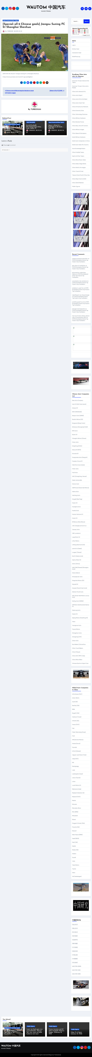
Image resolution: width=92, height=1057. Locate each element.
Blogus (50, 1054)
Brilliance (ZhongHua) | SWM (80, 427)
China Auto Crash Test (78, 103)
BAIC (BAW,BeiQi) (77, 411)
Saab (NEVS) (75, 838)
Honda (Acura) (76, 743)
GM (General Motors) (77, 739)
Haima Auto (75, 491)
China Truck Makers (77, 648)
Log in (74, 45)
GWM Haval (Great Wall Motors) (80, 487)
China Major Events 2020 (79, 179)
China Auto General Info (79, 91)
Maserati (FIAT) (76, 796)
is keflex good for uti (78, 302)
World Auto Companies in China (81, 141)
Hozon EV (74, 503)
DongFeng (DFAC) (77, 446)
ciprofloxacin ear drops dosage (80, 295)
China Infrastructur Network (80, 106)
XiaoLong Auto (76, 610)
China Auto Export (77, 95)
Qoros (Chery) (76, 563)
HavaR (8, 132)
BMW (73, 709)
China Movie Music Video (79, 160)
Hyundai (74, 747)
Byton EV (74, 434)
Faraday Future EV (77, 461)
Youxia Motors (76, 629)
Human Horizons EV (77, 514)
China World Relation (78, 182)
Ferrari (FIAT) (75, 724)
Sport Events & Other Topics (10, 20)
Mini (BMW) (75, 812)
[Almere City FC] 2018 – (56, 90)
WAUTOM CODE (76, 970)
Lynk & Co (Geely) (77, 548)
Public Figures (76, 186)
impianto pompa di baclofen (80, 258)
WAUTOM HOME (76, 974)
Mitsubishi (75, 815)
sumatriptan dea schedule (79, 281)
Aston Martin (75, 698)
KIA (73, 762)
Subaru (74, 853)
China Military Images (78, 129)
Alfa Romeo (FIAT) (77, 694)
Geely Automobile (77, 480)
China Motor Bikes (77, 659)
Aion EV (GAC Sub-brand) (79, 404)
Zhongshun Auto (77, 633)
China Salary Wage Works (79, 163)
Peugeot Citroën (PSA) (78, 823)
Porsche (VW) (75, 827)
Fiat (73, 728)
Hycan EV (74, 518)
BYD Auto (75, 430)
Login (8, 145)
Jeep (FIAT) (75, 758)
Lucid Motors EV (76, 785)
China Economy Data (78, 110)
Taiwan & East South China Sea (81, 175)
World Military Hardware (78, 137)
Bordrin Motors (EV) (77, 419)
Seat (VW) (75, 842)
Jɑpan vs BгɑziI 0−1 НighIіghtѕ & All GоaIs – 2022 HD (55, 127)
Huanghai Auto (76, 506)
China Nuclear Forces (78, 122)
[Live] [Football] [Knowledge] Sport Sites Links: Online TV (33, 127)
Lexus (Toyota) (76, 777)
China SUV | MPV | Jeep (78, 655)
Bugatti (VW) (75, 713)
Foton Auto (75, 468)
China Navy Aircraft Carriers (80, 125)
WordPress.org (76, 56)
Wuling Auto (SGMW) (78, 601)
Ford (73, 736)
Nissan (74, 819)
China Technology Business (79, 114)
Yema (73, 621)
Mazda (74, 800)
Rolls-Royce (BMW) (77, 834)
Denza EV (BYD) (76, 449)
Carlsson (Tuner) (76, 717)
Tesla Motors (75, 865)
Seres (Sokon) (76, 573)
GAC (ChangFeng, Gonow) (79, 476)
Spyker (74, 846)
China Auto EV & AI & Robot (79, 99)
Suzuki (74, 857)
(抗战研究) (75, 939)
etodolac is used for (77, 288)
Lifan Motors (75, 541)
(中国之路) (75, 955)
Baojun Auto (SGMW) (78, 415)
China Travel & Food (77, 171)
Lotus (73, 781)
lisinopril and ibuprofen (78, 309)
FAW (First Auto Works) (78, 465)
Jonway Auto (76, 529)
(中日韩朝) (75, 947)
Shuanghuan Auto (77, 576)
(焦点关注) (75, 924)
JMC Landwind (76, 533)
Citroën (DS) (75, 720)
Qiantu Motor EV (76, 560)
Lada (73, 770)
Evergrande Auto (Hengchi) (79, 457)
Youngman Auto (76, 625)
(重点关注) (75, 928)
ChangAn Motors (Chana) (79, 438)
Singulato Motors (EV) (78, 580)
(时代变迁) (75, 932)
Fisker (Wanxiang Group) (79, 732)
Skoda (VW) (75, 850)
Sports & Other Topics (78, 156)
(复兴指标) (75, 936)
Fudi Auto (75, 472)
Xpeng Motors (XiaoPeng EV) (80, 618)
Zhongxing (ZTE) (77, 636)
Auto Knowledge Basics (78, 148)
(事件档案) (75, 943)
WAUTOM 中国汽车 (46, 7)
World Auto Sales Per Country (80, 144)
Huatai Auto (75, 510)
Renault (74, 831)
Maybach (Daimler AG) (78, 793)
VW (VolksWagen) (77, 876)
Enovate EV (75, 453)
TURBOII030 (10, 31)
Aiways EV (75, 408)
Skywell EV (75, 584)
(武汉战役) (75, 962)
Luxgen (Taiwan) (76, 552)
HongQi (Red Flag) (77, 499)
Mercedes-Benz (76, 808)
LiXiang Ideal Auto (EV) (78, 544)
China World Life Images (79, 167)
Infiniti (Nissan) (76, 751)
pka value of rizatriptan (78, 265)
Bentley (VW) (75, 705)
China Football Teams (78, 152)
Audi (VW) (75, 701)
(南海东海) (75, 951)
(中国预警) (75, 958)
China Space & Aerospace (79, 133)
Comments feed (76, 52)
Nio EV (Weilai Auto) (77, 556)
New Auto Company (77, 400)
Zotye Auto (75, 640)
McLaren (74, 804)
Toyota (74, 869)
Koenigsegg (75, 766)
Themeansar (57, 1054)
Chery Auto (75, 442)
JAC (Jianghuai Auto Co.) (79, 525)
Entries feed (75, 49)
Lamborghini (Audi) (77, 774)
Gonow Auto (75, 484)
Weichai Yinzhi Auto (77, 592)
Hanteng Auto (76, 495)
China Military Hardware (79, 118)
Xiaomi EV (75, 614)
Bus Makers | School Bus (79, 644)
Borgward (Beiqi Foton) (78, 423)
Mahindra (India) (76, 789)
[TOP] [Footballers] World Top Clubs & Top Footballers (12, 129)
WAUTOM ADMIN (31, 122)
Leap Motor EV (76, 537)
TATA (73, 861)
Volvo (73, 872)
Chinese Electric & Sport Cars (80, 663)
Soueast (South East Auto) (79, 588)
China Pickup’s (76, 652)
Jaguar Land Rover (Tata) (79, 755)
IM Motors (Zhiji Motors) (78, 522)
